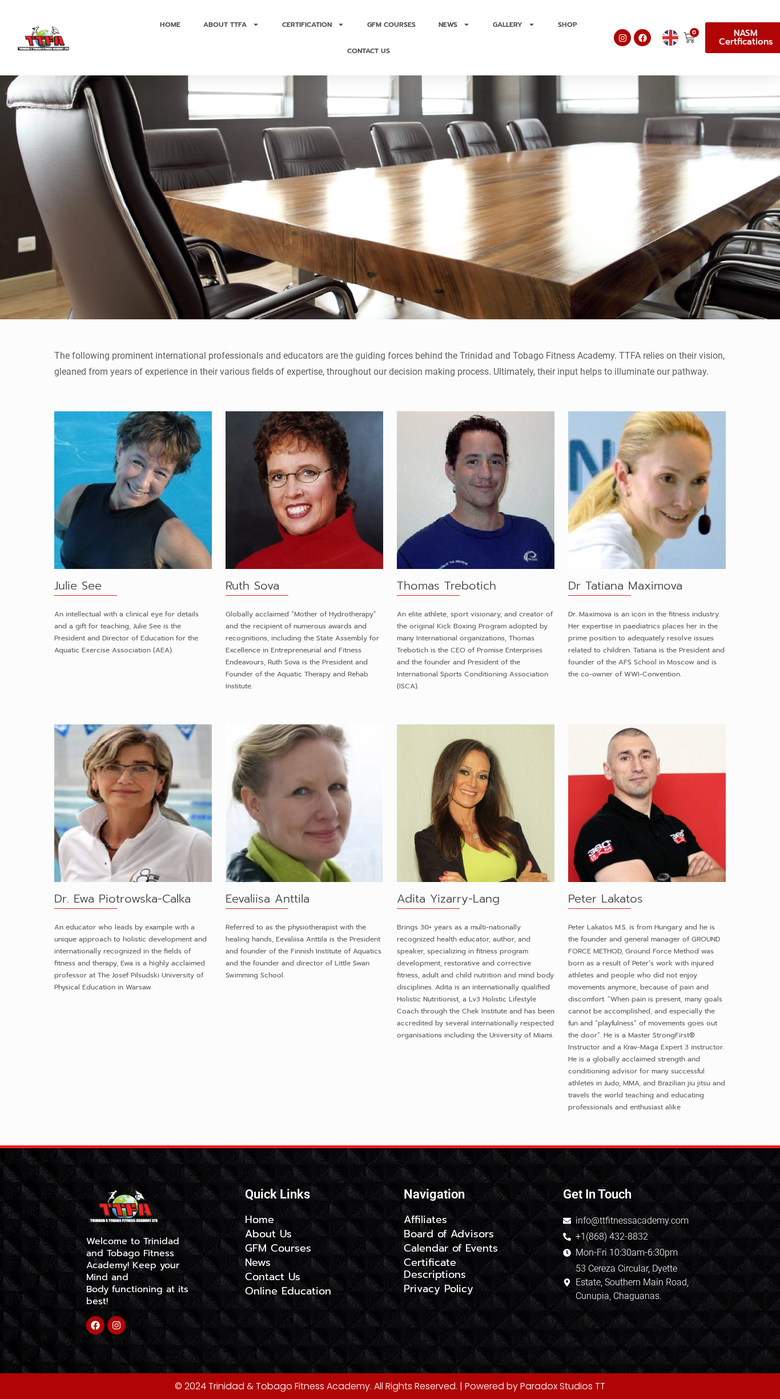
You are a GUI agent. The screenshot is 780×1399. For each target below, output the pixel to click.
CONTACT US (368, 51)
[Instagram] (622, 37)
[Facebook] (642, 37)
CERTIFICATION (307, 24)
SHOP (567, 24)
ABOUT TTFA (225, 24)
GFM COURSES (391, 24)
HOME (170, 24)
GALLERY (507, 24)
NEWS (448, 24)
